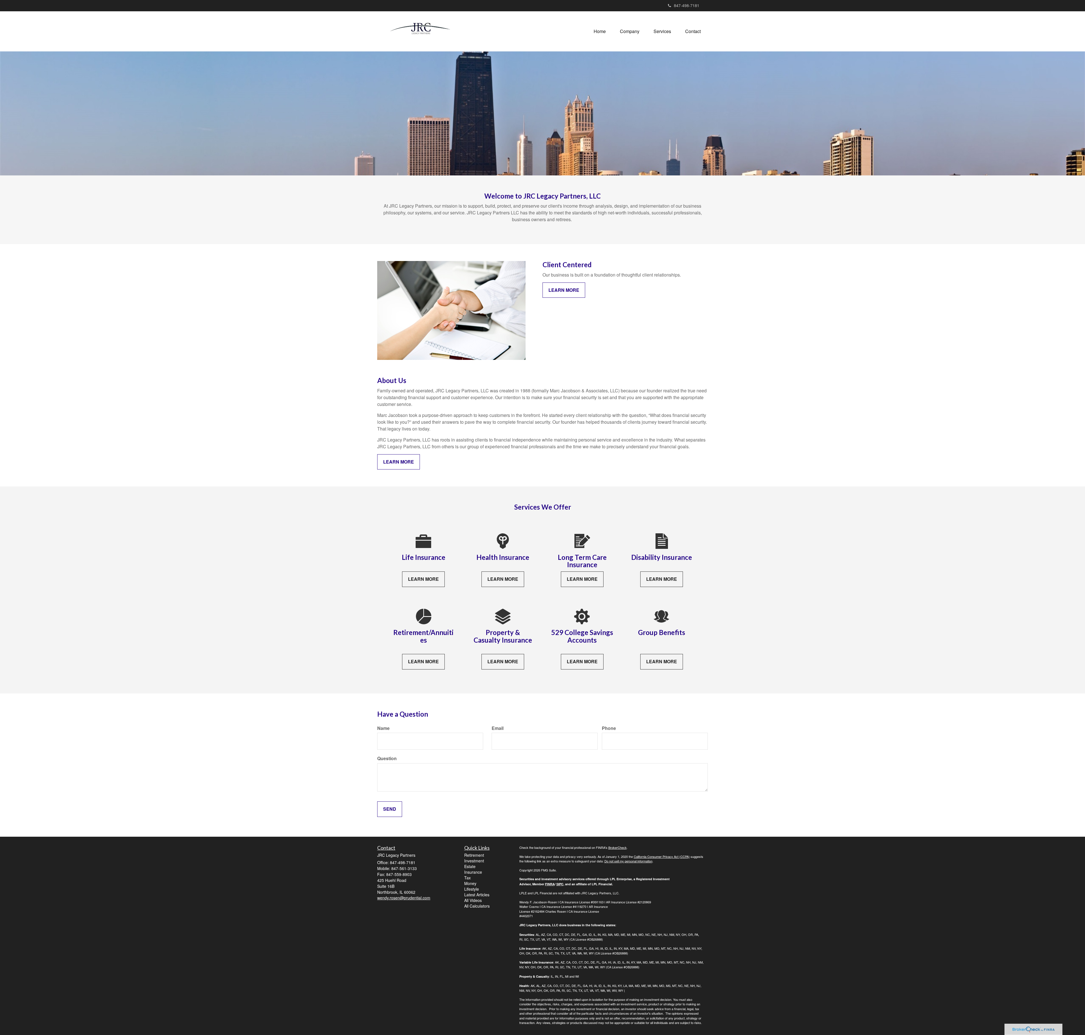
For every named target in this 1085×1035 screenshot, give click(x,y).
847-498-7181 (686, 5)
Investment (474, 861)
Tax (467, 877)
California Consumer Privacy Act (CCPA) (662, 856)
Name (383, 728)
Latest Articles (476, 894)
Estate (470, 866)
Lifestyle (471, 889)
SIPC (559, 884)
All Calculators (477, 906)
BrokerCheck (617, 847)
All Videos (473, 900)
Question (387, 758)
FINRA (550, 884)
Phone (609, 728)
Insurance (473, 872)
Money (470, 883)
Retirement (474, 855)
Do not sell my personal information (628, 861)
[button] (629, 31)
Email (498, 728)
